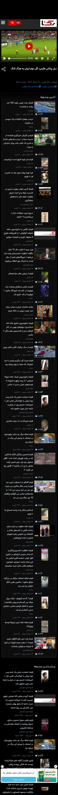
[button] (3, 22)
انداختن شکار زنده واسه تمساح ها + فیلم (19, 512)
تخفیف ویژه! (18, 779)
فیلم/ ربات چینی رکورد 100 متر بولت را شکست (20, 104)
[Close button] (55, 766)
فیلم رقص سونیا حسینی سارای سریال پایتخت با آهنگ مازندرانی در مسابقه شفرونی (18, 724)
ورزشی (30, 110)
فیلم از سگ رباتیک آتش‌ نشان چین (18, 347)
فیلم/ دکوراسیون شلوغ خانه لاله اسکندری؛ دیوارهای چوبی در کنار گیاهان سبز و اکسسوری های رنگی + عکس (18, 329)
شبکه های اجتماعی (26, 412)
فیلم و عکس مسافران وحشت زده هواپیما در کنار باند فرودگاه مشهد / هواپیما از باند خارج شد (18, 290)
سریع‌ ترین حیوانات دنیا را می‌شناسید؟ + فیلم (22, 215)
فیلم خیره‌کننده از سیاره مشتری (19, 421)
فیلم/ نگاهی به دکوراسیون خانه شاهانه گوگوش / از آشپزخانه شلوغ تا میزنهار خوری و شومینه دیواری (18, 233)
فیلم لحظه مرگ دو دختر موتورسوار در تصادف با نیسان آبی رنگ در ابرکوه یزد (18, 438)
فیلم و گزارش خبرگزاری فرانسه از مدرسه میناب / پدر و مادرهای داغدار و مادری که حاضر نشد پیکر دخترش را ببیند (18, 141)
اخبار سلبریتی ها (27, 204)
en (18, 22)
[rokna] (48, 23)
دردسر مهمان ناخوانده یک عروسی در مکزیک (19, 121)
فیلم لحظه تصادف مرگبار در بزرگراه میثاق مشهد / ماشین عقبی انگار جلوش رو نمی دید (18, 582)
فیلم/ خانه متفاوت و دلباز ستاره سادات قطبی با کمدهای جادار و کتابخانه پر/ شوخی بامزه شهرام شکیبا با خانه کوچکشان (20, 532)
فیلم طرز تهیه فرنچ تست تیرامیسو (18, 159)
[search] (12, 22)
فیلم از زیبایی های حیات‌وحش (20, 273)
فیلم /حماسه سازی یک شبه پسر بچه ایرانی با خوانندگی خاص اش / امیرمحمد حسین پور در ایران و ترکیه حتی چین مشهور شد (18, 403)
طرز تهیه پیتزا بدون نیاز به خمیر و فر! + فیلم (19, 174)
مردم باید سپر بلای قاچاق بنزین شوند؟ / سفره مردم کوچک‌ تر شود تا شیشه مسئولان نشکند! (18, 642)
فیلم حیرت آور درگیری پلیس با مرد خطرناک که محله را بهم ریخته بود (18, 362)
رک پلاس (30, 163)
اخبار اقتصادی (28, 265)
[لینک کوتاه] (3, 70)
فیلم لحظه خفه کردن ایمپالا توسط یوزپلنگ (19, 624)
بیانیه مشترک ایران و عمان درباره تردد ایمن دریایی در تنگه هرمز (19, 309)
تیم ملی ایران (48, 86)
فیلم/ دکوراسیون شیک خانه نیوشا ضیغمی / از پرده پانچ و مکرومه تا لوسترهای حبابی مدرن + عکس (19, 381)
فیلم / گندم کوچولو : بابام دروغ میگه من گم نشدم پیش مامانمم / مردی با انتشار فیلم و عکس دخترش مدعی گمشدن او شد (18, 604)
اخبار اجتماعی (28, 474)
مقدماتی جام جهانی (30, 86)
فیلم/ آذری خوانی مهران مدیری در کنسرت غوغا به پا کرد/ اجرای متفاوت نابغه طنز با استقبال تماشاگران (19, 195)
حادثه (31, 127)
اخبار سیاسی (28, 151)
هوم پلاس (29, 241)
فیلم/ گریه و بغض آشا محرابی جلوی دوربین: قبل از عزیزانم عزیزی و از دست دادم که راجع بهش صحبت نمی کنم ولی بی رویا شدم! (18, 702)
